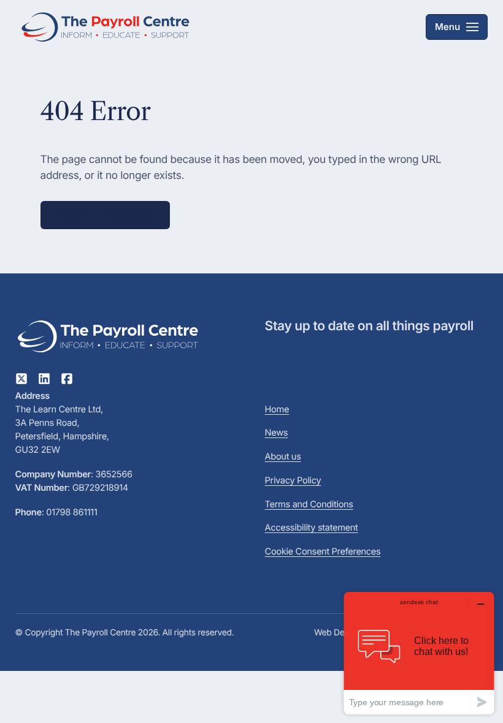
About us (283, 456)
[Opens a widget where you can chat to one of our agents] (419, 653)
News (276, 432)
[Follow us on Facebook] (67, 381)
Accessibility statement (311, 527)
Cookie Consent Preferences (323, 551)
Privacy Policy (293, 480)
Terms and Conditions (309, 504)
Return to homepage (105, 215)
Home (277, 409)
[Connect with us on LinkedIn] (44, 381)
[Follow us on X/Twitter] (21, 381)
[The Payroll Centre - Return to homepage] (107, 26)
